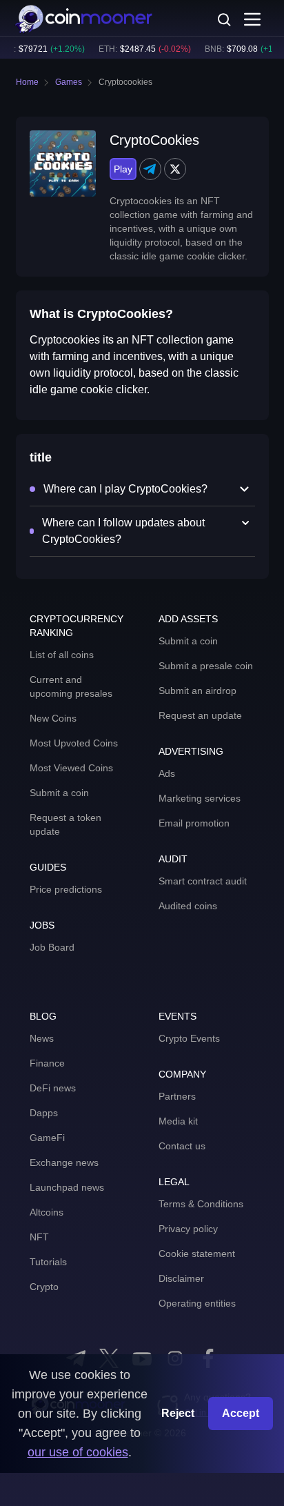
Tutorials (48, 1261)
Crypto (44, 1286)
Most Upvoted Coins (74, 743)
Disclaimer (181, 1278)
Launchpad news (67, 1187)
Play (123, 169)
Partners (177, 1096)
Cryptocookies (125, 82)
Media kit (178, 1121)
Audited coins (188, 905)
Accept (240, 1413)
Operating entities (197, 1303)
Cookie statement (197, 1253)
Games (68, 82)
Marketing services (200, 798)
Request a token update (65, 824)
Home (27, 82)
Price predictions (66, 889)
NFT (39, 1236)
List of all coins (62, 654)
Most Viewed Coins (71, 767)
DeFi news (53, 1087)
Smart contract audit (203, 880)
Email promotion (194, 823)
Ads (167, 773)
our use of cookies (78, 1452)
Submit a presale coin (206, 665)
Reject (177, 1413)
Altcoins (46, 1212)
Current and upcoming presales (71, 686)
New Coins (53, 718)
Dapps (44, 1112)
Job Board (52, 947)
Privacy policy (188, 1228)
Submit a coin (59, 792)
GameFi (47, 1137)
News (42, 1038)
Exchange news (64, 1162)
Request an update (200, 715)
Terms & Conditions (201, 1203)
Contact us (182, 1145)
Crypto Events (189, 1038)
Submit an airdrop (197, 690)
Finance (47, 1063)
